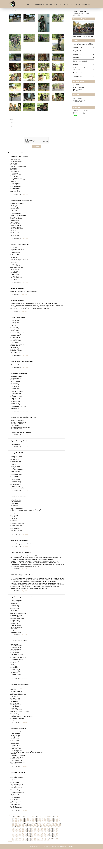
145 (48, 828)
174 (45, 831)
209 (13, 836)
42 (57, 818)
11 (30, 816)
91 (30, 823)
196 (20, 835)
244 (29, 840)
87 (21, 823)
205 (48, 835)
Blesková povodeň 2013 (80, 61)
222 (54, 836)
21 (54, 816)
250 (48, 840)
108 (29, 825)
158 (41, 830)
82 (57, 821)
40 (52, 818)
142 (38, 828)
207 (54, 835)
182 (23, 833)
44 (13, 820)
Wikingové (76, 84)
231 (35, 838)
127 (39, 826)
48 (23, 820)
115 (50, 825)
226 (20, 838)
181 (20, 833)
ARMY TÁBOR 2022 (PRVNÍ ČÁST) (83, 36)
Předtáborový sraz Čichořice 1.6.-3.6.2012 (81, 68)
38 (47, 818)
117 (57, 825)
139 (29, 828)
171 (35, 831)
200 (32, 835)
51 (30, 820)
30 (28, 818)
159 (45, 830)
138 (26, 828)
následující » (11, 841)
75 (40, 821)
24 (13, 818)
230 (32, 838)
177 (54, 831)
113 (44, 825)
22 (57, 816)
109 (32, 825)
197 (23, 835)
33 (35, 818)
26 (18, 818)
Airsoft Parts (76, 91)
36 (42, 818)
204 (45, 835)
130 (48, 826)
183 (26, 833)
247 (38, 840)
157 (38, 830)
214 (29, 836)
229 (29, 838)
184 (29, 833)
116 (53, 825)
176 (51, 831)
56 (42, 820)
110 (35, 825)
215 (32, 836)
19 (50, 816)
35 (40, 818)
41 (54, 818)
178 (57, 831)
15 (40, 816)
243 (26, 840)
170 (32, 831)
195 (16, 835)
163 (57, 830)
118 (60, 825)
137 (23, 828)
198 (26, 835)
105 (20, 825)
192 (54, 833)
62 (57, 820)
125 (33, 826)
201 (35, 835)
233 (41, 838)
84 (13, 823)
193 (57, 833)
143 (41, 828)
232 (38, 838)
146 (51, 828)
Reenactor (76, 86)
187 (38, 833)
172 (38, 831)
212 (23, 836)
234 (45, 838)
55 (40, 820)
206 (51, 835)
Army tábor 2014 (77, 57)
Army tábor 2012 (77, 64)
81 (54, 821)
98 (47, 823)
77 (45, 821)
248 (41, 840)
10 (28, 816)
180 (16, 833)
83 (59, 821)
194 (13, 835)
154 (29, 830)
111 (38, 825)
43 (59, 818)
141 (35, 828)
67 (21, 821)
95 (40, 823)
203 (41, 835)
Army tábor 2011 (77, 76)
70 (28, 821)
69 (25, 821)
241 (20, 840)
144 (45, 828)
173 (41, 831)
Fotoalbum (67, 4)
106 (23, 825)
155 (32, 830)
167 (23, 831)
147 (54, 828)
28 (23, 818)
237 (54, 838)
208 (57, 835)
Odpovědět (25, 194)
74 (37, 821)
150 (16, 830)
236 (51, 838)
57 (45, 820)
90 (28, 823)
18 (47, 816)
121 (20, 826)
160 (48, 830)
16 (42, 816)
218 (41, 836)
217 (38, 836)
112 (41, 825)
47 (21, 820)
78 (47, 821)
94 (37, 823)
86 (18, 823)
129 (45, 826)
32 (33, 818)
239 (13, 840)
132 (55, 826)
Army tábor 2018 (77, 51)
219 (45, 836)
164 (13, 831)
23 (59, 816)
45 (16, 820)
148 (57, 828)
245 (32, 840)
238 (57, 838)
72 (33, 821)
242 (23, 840)
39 (50, 818)
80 (52, 821)
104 (16, 825)
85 (16, 823)
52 (33, 820)
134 (13, 828)
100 (53, 823)
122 (23, 826)
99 (50, 823)
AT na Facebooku (78, 87)
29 (25, 818)
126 (36, 826)
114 (47, 825)
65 (16, 821)
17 (45, 816)
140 (32, 828)
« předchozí (11, 815)
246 (35, 840)
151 (20, 830)
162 (54, 830)
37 (45, 818)
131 (51, 826)
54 (37, 820)
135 (16, 828)
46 (18, 820)
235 (48, 838)
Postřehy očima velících (83, 4)
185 (32, 833)
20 (52, 816)
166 (20, 831)
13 (35, 816)
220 (48, 836)
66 (18, 821)
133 (58, 826)
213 (26, 836)
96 (42, 823)
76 (42, 821)
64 (13, 821)
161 (51, 830)
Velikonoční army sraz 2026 (42, 4)
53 (35, 820)
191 (51, 833)
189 (45, 833)
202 (38, 835)
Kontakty (57, 4)
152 (23, 830)
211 (20, 836)
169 (29, 831)
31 (30, 818)
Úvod (27, 4)
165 (16, 831)
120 (17, 826)
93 (35, 823)
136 (20, 828)
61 (54, 820)
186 (35, 833)
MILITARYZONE (77, 89)
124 (29, 826)
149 (13, 830)
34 (37, 818)
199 (29, 835)
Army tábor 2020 (77, 47)
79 (50, 821)
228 (26, 838)
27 (21, 818)
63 (59, 820)
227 (23, 838)
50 (28, 820)
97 (45, 823)
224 (13, 838)
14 (37, 816)
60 (52, 820)
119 (14, 826)
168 (26, 831)
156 (35, 830)
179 (13, 833)
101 (56, 823)
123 (26, 826)
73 (35, 821)
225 (16, 838)
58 (47, 820)
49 (25, 820)
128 (42, 826)
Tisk (58, 846)
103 (13, 825)
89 (25, 823)
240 (16, 840)
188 (41, 833)
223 (57, 836)
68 (23, 821)
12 (33, 816)
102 (59, 823)
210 (16, 836)
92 (33, 823)
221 (51, 836)
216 (35, 836)
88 (23, 823)
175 (48, 831)
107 (26, 825)
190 (48, 833)
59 (50, 820)
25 (16, 818)
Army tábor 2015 (77, 54)
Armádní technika (78, 73)
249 (45, 840)
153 (26, 830)
